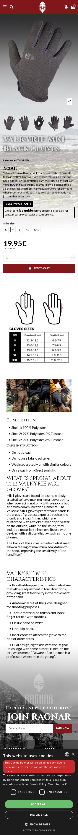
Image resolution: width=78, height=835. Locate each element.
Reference (9, 160)
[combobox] (67, 754)
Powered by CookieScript (39, 830)
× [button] (73, 754)
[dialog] (39, 792)
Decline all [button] (39, 814)
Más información (58, 784)
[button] (39, 824)
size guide (25, 210)
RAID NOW (62, 728)
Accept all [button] (39, 804)
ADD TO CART (42, 268)
